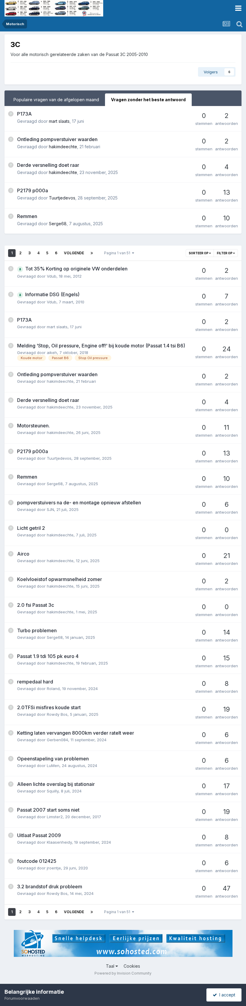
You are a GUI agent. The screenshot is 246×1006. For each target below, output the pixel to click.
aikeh (52, 352)
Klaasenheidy (59, 842)
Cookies (132, 966)
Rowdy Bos (57, 714)
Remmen (27, 216)
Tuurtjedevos (62, 197)
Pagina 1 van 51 (118, 253)
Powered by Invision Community (123, 973)
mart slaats (59, 121)
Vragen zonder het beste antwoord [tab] (148, 99)
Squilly (52, 791)
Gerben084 (57, 739)
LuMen (53, 765)
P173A (24, 114)
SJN (50, 509)
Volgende (74, 253)
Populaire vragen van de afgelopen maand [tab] (56, 99)
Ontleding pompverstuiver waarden (57, 139)
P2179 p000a (32, 190)
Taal (111, 966)
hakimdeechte (63, 146)
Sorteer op (199, 253)
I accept (226, 994)
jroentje (54, 868)
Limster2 (55, 816)
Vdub (51, 276)
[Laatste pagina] (92, 253)
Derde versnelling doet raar (48, 165)
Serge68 (58, 223)
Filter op (225, 253)
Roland (53, 688)
